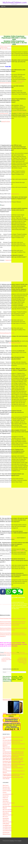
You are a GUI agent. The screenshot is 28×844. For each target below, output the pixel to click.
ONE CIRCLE (6, 801)
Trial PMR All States (7, 827)
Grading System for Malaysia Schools (11, 741)
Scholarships (6, 818)
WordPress (12, 840)
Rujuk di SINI (9, 260)
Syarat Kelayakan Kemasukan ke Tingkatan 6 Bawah (13, 618)
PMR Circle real (6, 746)
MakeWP (19, 840)
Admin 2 (9, 48)
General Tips (6, 795)
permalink (8, 655)
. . (11, 676)
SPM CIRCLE (6, 820)
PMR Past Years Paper (8, 814)
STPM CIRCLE (6, 823)
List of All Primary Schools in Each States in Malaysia (6, 659)
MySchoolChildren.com (14, 2)
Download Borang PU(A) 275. (7, 333)
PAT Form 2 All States (8, 809)
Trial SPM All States (7, 828)
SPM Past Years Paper (8, 821)
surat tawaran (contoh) (14, 342)
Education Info (13, 652)
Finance (4, 792)
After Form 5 (7, 652)
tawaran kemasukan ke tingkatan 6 (19, 653)
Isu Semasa (5, 799)
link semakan (13, 537)
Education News (6, 788)
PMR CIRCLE (6, 813)
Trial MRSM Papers (7, 825)
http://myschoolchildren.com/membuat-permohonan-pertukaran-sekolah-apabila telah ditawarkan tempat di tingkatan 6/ (13, 634)
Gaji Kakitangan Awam (8, 794)
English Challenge (7, 790)
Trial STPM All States (7, 830)
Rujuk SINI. (8, 66)
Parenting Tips (6, 804)
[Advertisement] (14, 22)
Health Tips (5, 797)
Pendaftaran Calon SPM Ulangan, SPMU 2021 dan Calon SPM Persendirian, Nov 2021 (22, 660)
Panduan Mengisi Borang (8, 802)
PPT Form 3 (5, 816)
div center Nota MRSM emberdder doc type (13, 740)
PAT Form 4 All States (8, 811)
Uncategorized (6, 832)
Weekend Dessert (7, 834)
